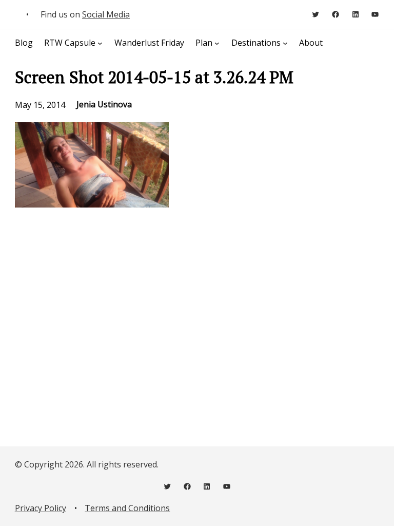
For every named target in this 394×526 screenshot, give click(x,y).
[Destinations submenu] (285, 43)
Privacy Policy (40, 508)
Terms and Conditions (127, 508)
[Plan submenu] (217, 43)
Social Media (106, 14)
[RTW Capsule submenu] (100, 43)
